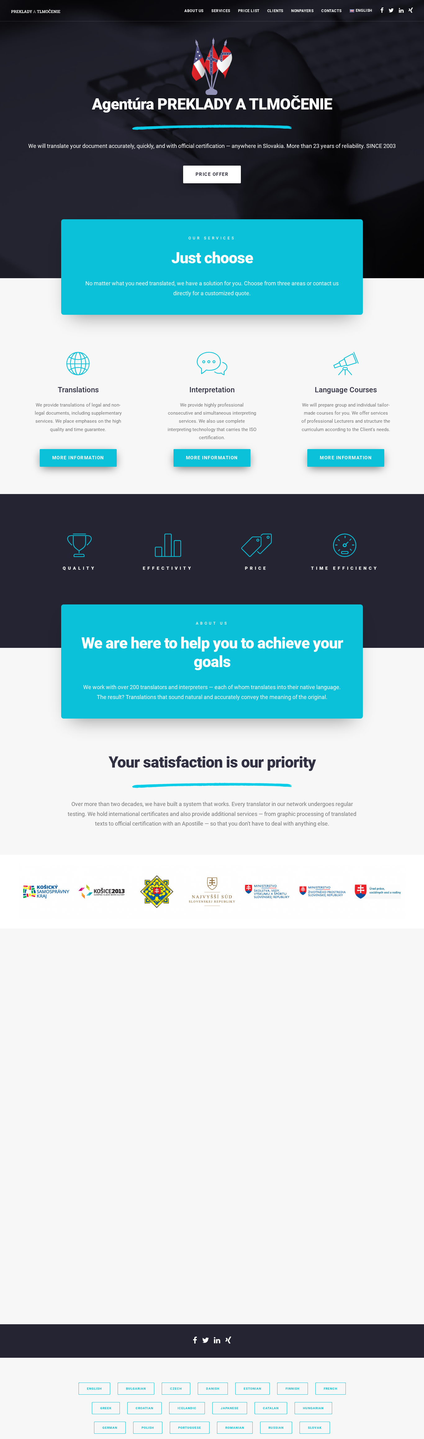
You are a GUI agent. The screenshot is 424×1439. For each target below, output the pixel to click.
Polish (148, 1427)
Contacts (331, 11)
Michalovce (339, 58)
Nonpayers (302, 11)
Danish (212, 1388)
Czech (176, 1388)
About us (194, 11)
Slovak (315, 1427)
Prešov (336, 67)
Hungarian (313, 1408)
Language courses (235, 50)
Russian (276, 1427)
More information (78, 458)
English (363, 10)
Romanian (234, 1427)
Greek (105, 1408)
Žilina (334, 41)
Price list (248, 11)
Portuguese (189, 1427)
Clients (275, 11)
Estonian (252, 1388)
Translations (230, 32)
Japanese (230, 1408)
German (109, 1427)
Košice (335, 50)
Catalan (271, 1408)
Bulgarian (136, 1388)
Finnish (293, 1388)
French (330, 1388)
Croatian (144, 1408)
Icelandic (187, 1408)
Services (220, 11)
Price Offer (212, 174)
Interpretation (231, 41)
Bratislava (338, 32)
